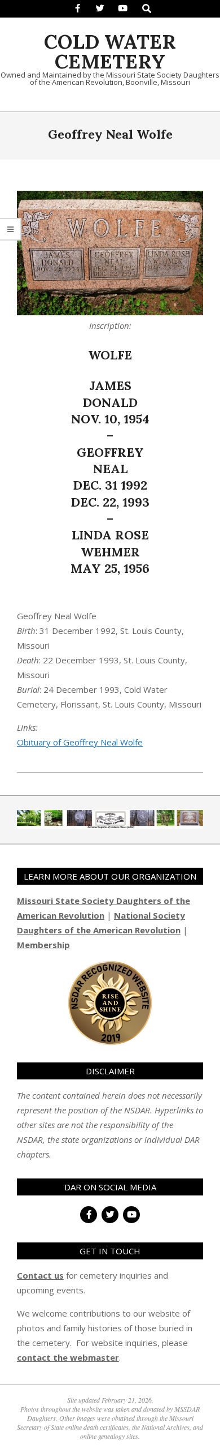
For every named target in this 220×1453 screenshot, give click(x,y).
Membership (43, 944)
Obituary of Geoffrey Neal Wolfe (80, 742)
